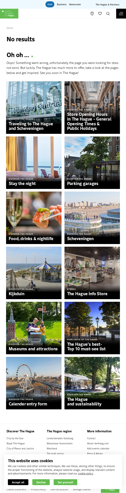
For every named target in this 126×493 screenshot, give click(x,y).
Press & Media (95, 453)
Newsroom (75, 4)
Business (62, 4)
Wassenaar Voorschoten (60, 443)
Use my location (59, 489)
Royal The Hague (16, 443)
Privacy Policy (38, 489)
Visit (49, 4)
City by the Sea (15, 438)
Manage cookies (82, 489)
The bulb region (55, 453)
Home (10, 28)
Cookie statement (16, 489)
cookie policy (85, 473)
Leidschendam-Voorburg (60, 438)
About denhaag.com (98, 443)
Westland (52, 448)
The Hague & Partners (107, 4)
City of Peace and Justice (20, 448)
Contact (91, 438)
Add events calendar (98, 448)
